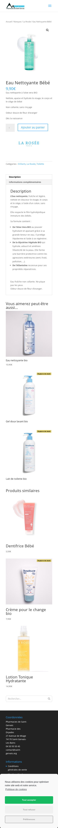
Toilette (40, 164)
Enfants (22, 164)
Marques (17, 21)
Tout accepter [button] (29, 800)
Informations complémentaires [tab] (25, 182)
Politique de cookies (16, 789)
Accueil (9, 21)
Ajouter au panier (33, 127)
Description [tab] (15, 176)
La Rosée (27, 21)
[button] (47, 30)
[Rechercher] (49, 699)
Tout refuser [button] (29, 809)
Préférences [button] (29, 819)
